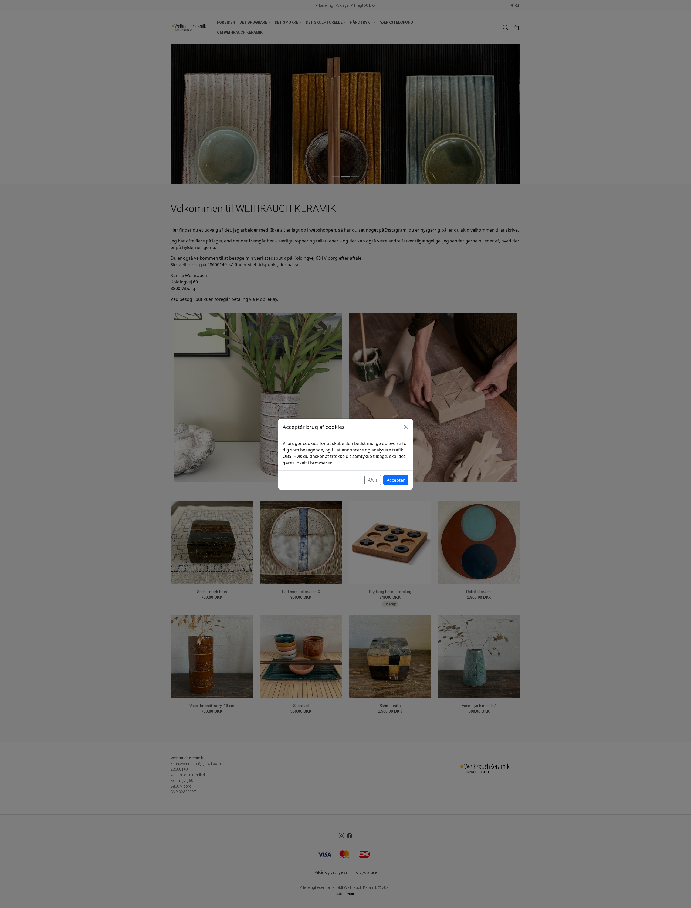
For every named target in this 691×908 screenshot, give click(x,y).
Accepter (396, 480)
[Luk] (406, 427)
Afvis (373, 480)
